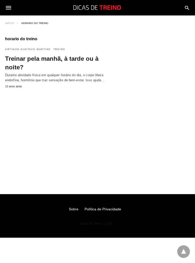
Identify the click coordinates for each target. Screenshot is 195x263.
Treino (59, 49)
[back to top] (183, 251)
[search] (187, 8)
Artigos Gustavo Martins (28, 49)
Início (9, 23)
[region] (97, 133)
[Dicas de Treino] (97, 7)
